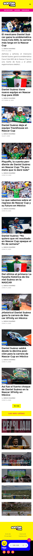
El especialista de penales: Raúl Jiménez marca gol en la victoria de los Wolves (16, 446)
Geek (4, 477)
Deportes (5, 444)
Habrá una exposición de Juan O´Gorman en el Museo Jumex (16, 512)
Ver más (16, 406)
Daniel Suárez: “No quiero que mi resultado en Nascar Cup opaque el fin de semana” (16, 239)
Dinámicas (25, 10)
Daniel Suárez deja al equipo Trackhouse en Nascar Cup (15, 128)
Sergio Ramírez (9, 48)
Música (5, 427)
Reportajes (8, 10)
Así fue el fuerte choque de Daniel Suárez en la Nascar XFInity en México (16, 390)
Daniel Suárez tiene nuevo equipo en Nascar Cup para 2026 (16, 92)
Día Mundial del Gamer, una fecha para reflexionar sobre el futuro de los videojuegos (16, 479)
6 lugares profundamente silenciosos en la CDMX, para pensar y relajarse (16, 496)
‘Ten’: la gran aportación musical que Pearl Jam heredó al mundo (16, 430)
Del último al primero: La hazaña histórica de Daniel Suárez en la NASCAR (16, 278)
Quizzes (17, 10)
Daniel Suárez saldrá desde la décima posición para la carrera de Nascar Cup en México (15, 352)
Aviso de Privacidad (7, 535)
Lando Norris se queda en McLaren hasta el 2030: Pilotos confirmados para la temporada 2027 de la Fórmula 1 (16, 463)
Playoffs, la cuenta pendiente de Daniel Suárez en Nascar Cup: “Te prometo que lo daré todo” (16, 165)
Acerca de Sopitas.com (23, 535)
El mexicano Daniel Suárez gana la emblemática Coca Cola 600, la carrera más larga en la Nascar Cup (16, 40)
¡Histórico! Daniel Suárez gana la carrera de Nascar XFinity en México (16, 315)
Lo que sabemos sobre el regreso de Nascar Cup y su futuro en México (16, 203)
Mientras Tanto (7, 494)
